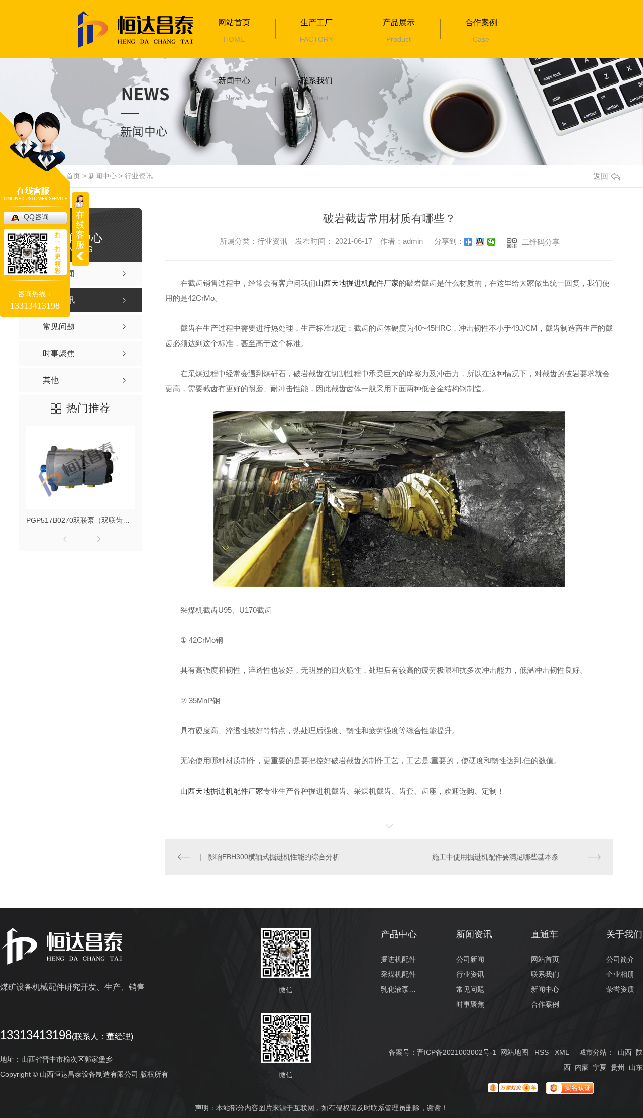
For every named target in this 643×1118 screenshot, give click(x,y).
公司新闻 (470, 959)
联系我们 (316, 80)
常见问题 (470, 989)
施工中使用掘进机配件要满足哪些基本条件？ (502, 857)
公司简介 (620, 959)
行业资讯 (139, 175)
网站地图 (514, 1052)
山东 (636, 1067)
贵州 (618, 1067)
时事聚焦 (470, 1004)
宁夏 (600, 1067)
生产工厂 (316, 22)
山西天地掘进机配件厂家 (357, 283)
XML (562, 1052)
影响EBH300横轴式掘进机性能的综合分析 (274, 857)
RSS (541, 1052)
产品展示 (399, 22)
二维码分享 (541, 242)
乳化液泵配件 (399, 989)
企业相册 (620, 974)
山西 (625, 1052)
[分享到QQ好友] (480, 242)
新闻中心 (234, 80)
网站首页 (234, 22)
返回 (600, 175)
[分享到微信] (491, 242)
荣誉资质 (620, 989)
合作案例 (481, 22)
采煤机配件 (398, 974)
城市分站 (593, 1052)
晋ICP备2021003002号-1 (456, 1052)
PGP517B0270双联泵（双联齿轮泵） (80, 520)
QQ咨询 (36, 217)
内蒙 (582, 1067)
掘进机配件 (398, 959)
